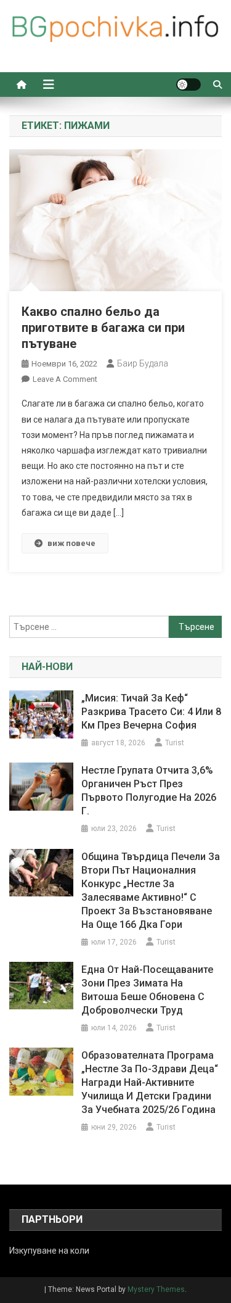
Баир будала (142, 363)
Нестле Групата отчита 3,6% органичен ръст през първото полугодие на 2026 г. (148, 790)
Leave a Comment (65, 379)
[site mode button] (188, 84)
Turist (174, 742)
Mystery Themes (156, 1289)
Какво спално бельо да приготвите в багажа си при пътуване (103, 327)
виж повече (71, 543)
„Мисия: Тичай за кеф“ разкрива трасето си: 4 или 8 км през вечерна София (151, 711)
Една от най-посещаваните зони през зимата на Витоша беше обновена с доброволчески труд (147, 990)
